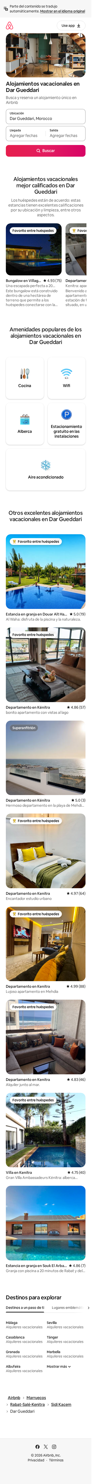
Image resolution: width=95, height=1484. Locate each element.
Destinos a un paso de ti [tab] (25, 1307)
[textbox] (26, 136)
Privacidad (36, 1460)
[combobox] (46, 119)
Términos (56, 1460)
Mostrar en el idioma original (62, 11)
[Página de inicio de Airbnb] (9, 25)
